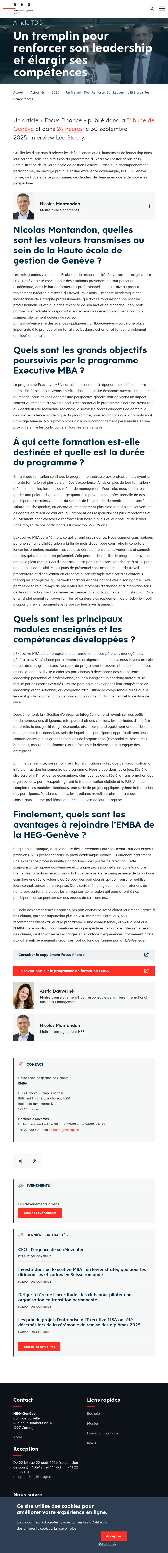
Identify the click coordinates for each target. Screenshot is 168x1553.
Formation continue (102, 1433)
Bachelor (94, 1413)
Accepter (113, 1536)
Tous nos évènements (40, 1212)
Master (92, 1423)
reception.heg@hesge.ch (33, 1476)
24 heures (70, 129)
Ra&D (91, 1443)
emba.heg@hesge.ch (64, 1130)
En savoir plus (65, 1528)
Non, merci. (107, 1544)
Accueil (18, 92)
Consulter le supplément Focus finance (51, 954)
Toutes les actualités (39, 1346)
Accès (18, 1437)
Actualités (38, 92)
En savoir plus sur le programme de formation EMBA (63, 970)
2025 (55, 92)
